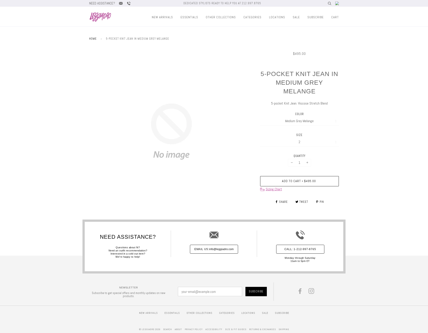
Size (299, 135)
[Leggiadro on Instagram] (312, 292)
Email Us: (214, 249)
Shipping (284, 329)
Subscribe (315, 17)
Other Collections (221, 17)
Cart (335, 17)
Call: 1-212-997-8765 (300, 249)
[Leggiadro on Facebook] (300, 292)
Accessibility (214, 329)
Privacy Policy (194, 329)
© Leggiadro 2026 (149, 329)
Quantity (299, 156)
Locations (277, 17)
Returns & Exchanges (262, 329)
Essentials (189, 17)
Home (93, 39)
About (178, 329)
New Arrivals (162, 17)
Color (299, 114)
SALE (296, 17)
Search (167, 329)
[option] (171, 131)
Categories (252, 17)
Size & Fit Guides (235, 329)
